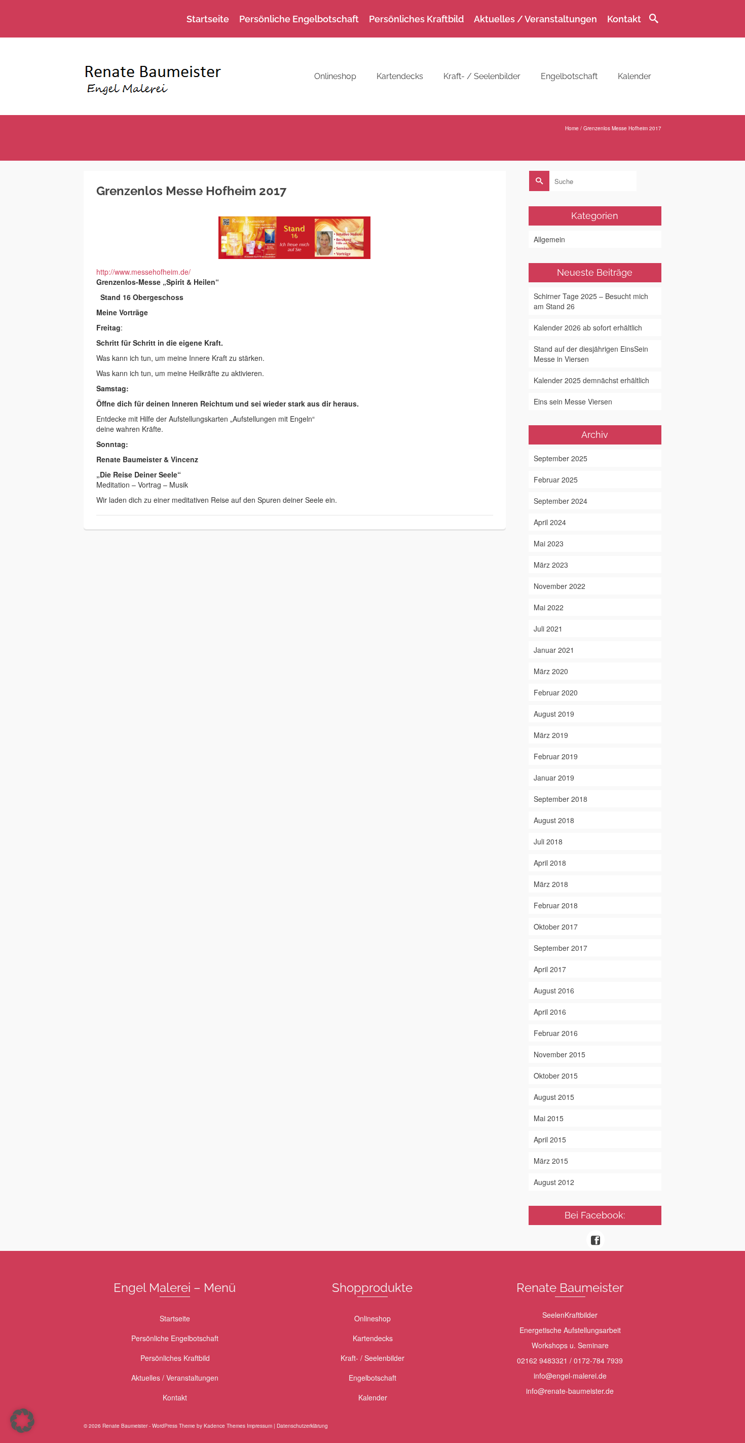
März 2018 (551, 884)
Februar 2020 (556, 692)
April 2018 (550, 863)
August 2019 (554, 714)
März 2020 (551, 671)
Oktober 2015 (556, 1075)
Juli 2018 (548, 841)
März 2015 (551, 1161)
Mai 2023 (549, 543)
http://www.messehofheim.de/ (143, 272)
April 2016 (550, 1012)
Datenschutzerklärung (302, 1425)
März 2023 (551, 565)
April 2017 (550, 969)
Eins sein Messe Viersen (573, 401)
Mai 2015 (549, 1118)
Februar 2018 (556, 905)
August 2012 (554, 1182)
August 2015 (554, 1097)
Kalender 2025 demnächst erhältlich (591, 380)
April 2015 (550, 1139)
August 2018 (554, 820)
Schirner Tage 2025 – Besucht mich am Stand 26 (591, 301)
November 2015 (559, 1054)
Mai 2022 (549, 607)
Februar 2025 (556, 479)
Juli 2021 (548, 628)
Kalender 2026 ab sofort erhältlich (588, 327)
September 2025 (560, 458)
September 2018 (560, 799)
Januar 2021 (554, 650)
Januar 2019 (554, 777)
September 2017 (560, 948)
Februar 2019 (556, 756)
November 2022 (559, 586)
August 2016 (554, 990)
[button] (22, 1420)
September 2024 (560, 501)
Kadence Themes (224, 1425)
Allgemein (549, 239)
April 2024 (550, 522)
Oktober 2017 (556, 926)
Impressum (259, 1425)
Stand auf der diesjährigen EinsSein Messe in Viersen (591, 354)
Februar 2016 (556, 1033)
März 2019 (551, 735)
